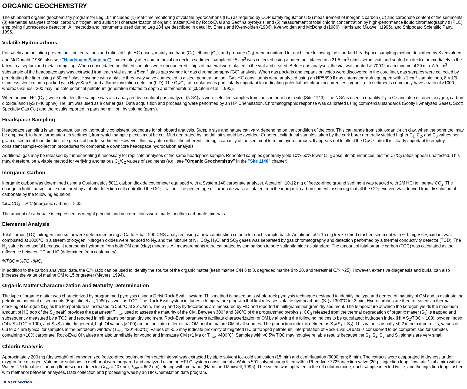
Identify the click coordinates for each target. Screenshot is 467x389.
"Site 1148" (259, 161)
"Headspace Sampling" (86, 60)
